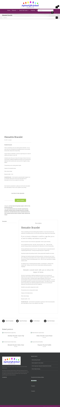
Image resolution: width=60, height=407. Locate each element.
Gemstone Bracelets (8, 207)
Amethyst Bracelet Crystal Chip (16, 335)
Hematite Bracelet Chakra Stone (16, 345)
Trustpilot (33, 386)
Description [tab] (4, 221)
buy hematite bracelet (11, 208)
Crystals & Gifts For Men (25, 206)
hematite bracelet (12, 210)
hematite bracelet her (20, 210)
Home (8, 10)
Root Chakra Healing (36, 369)
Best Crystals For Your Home (37, 363)
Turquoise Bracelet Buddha (44, 345)
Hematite (6, 210)
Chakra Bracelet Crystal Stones (44, 335)
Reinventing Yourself (36, 360)
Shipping (33, 10)
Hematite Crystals (20, 213)
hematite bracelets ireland (12, 213)
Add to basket (20, 200)
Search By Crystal (23, 10)
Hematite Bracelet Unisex (15, 211)
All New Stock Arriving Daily (14, 206)
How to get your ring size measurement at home (41, 366)
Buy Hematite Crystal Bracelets (22, 208)
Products (14, 10)
